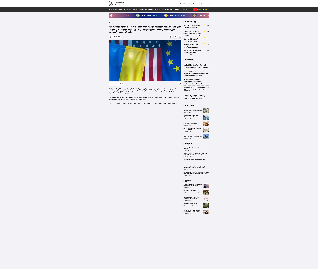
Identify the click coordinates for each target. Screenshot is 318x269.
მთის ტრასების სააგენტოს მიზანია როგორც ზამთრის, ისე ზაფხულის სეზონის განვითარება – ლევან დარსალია (192, 211)
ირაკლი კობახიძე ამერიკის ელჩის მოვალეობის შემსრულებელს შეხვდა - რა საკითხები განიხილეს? (192, 129)
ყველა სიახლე (190, 22)
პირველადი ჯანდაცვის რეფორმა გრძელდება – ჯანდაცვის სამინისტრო (192, 122)
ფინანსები (127, 9)
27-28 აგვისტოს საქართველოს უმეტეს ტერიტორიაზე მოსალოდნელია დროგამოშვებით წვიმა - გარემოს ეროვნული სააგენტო (192, 116)
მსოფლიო (177, 9)
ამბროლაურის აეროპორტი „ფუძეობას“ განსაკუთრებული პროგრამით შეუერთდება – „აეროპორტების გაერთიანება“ (191, 204)
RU (185, 3)
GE (180, 3)
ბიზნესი (111, 9)
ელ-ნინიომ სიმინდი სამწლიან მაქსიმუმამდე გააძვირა (195, 160)
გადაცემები (169, 9)
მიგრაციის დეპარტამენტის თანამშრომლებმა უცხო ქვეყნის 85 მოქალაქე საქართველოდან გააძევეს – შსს (192, 135)
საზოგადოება (190, 105)
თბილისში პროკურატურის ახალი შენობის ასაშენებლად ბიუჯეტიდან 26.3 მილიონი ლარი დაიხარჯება (192, 109)
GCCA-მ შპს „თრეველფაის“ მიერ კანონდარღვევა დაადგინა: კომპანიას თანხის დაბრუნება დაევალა (191, 198)
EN (183, 3)
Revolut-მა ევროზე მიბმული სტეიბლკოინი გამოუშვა (194, 148)
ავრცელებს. (128, 93)
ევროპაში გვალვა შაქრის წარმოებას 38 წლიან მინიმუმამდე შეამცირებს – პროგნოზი (195, 154)
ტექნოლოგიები (150, 9)
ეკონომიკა (118, 9)
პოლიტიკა (160, 9)
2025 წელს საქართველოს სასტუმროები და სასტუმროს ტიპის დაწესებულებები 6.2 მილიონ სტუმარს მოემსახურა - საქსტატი (192, 191)
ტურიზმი (188, 181)
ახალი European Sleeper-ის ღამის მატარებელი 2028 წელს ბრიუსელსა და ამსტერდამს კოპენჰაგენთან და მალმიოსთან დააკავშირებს (196, 173)
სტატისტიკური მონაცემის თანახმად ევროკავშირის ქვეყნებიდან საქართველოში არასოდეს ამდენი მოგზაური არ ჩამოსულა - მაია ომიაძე (193, 185)
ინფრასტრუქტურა (138, 9)
